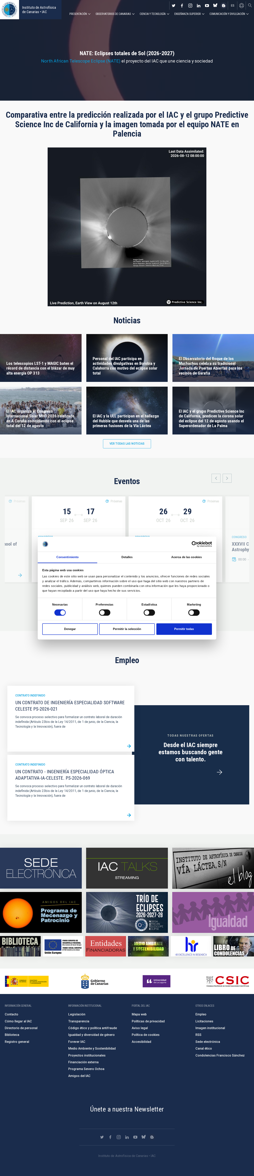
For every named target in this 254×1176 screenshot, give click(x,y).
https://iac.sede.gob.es (41, 868)
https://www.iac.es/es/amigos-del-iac (41, 912)
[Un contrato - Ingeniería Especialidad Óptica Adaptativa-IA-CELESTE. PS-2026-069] (129, 815)
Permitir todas (184, 629)
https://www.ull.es (157, 981)
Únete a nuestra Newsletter (127, 1109)
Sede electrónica (207, 1042)
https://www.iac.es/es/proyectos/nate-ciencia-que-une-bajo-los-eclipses (127, 912)
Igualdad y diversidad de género (91, 1035)
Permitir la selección (127, 629)
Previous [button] (216, 478)
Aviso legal (140, 1028)
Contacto (11, 1014)
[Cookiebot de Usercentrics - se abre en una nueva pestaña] (194, 544)
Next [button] (227, 478)
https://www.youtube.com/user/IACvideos (207, 5)
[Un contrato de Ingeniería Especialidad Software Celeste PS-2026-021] (129, 746)
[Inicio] (9, 9)
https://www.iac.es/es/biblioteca (20, 946)
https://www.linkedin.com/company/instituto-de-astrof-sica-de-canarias (198, 5)
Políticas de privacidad (148, 1021)
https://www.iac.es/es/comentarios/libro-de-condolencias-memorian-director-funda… (233, 946)
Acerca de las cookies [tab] (186, 557)
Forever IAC (76, 1042)
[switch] (104, 612)
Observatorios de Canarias (113, 13)
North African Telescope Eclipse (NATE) (80, 61)
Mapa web (139, 1014)
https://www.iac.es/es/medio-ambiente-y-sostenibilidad (148, 946)
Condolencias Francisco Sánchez (220, 1055)
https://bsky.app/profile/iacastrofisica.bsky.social (215, 5)
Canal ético (203, 1048)
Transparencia (78, 1021)
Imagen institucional (210, 1028)
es (232, 5)
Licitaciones (204, 1021)
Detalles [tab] (127, 557)
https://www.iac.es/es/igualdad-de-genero (213, 912)
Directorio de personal (21, 1028)
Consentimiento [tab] (67, 557)
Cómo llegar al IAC (18, 1021)
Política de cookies (146, 1035)
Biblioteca (12, 1035)
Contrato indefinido (30, 695)
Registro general (17, 1042)
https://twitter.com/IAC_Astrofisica (173, 5)
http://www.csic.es (227, 981)
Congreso (239, 537)
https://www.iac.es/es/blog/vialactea (223, 5)
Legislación (76, 1014)
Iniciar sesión (241, 5)
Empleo (200, 1014)
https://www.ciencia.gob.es (27, 981)
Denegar (70, 629)
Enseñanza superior (187, 13)
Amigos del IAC (79, 1076)
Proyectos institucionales (87, 1055)
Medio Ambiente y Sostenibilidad (92, 1048)
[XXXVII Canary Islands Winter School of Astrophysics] (20, 575)
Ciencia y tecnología (153, 13)
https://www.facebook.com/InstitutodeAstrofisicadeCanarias (182, 5)
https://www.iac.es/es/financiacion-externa (105, 946)
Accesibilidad (141, 1042)
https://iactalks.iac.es (127, 868)
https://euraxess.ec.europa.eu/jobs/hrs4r (191, 946)
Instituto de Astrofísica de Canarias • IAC (39, 9)
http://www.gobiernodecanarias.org (95, 981)
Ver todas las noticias (127, 443)
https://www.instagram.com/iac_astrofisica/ (190, 5)
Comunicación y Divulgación (227, 13)
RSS (198, 1035)
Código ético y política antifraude (92, 1028)
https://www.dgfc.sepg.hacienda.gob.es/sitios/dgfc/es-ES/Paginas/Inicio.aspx (63, 946)
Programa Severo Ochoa (86, 1069)
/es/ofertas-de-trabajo (219, 772)
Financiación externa (83, 1062)
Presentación (78, 13)
